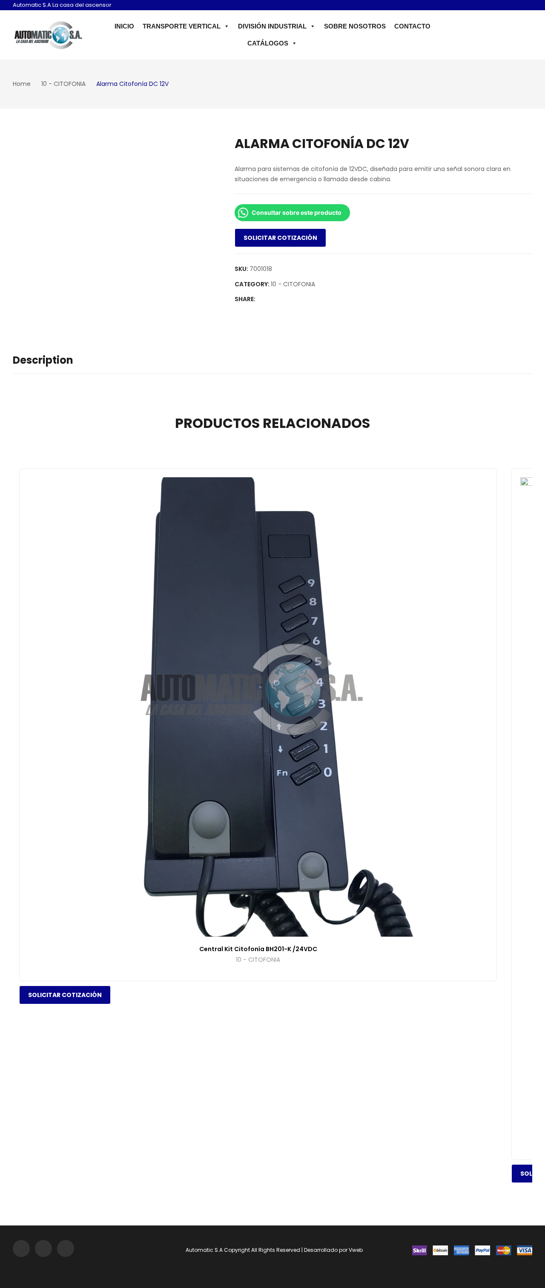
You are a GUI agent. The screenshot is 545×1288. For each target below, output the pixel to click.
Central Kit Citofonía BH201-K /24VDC (258, 949)
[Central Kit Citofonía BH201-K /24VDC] (258, 707)
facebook (512, 6)
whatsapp (525, 6)
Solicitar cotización (280, 238)
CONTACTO (412, 26)
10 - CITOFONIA (293, 284)
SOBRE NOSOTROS (355, 26)
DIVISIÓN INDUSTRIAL (272, 26)
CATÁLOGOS (267, 43)
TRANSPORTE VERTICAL (182, 26)
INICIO (124, 26)
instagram (500, 6)
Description (43, 360)
